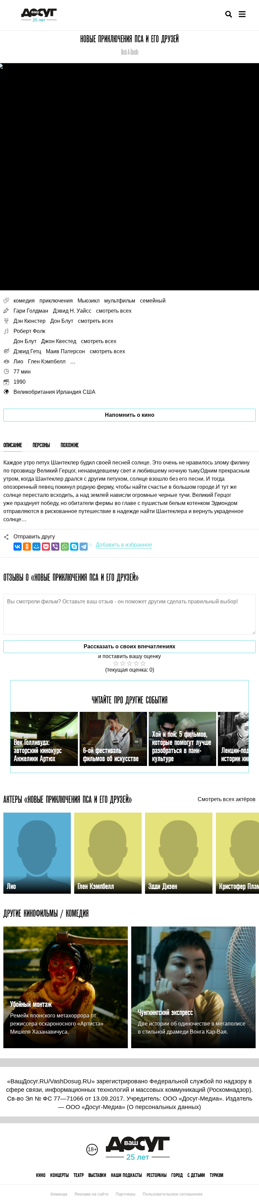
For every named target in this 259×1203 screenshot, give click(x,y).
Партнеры (126, 1194)
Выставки (97, 1175)
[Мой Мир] (36, 547)
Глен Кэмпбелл (46, 361)
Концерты (59, 1175)
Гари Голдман (30, 311)
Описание (12, 445)
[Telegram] (84, 547)
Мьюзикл (88, 301)
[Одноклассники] (27, 547)
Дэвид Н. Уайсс (72, 311)
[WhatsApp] (65, 547)
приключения (56, 301)
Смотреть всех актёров (227, 799)
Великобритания (34, 392)
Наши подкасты (126, 1175)
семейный (153, 301)
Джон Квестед (58, 341)
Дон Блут (61, 321)
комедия (24, 301)
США (89, 392)
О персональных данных (164, 1107)
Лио (18, 361)
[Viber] (55, 547)
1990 (19, 382)
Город (177, 1175)
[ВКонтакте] (17, 547)
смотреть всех (114, 311)
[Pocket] (46, 547)
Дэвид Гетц (27, 351)
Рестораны (157, 1175)
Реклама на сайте (92, 1194)
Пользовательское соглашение (173, 1194)
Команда (59, 1194)
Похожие (70, 445)
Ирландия (68, 392)
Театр (79, 1175)
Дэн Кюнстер (29, 321)
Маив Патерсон (65, 351)
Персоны (41, 445)
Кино (41, 1175)
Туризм (216, 1175)
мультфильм (119, 301)
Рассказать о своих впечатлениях (129, 646)
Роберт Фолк (29, 331)
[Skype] (74, 547)
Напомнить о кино (129, 415)
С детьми (196, 1175)
